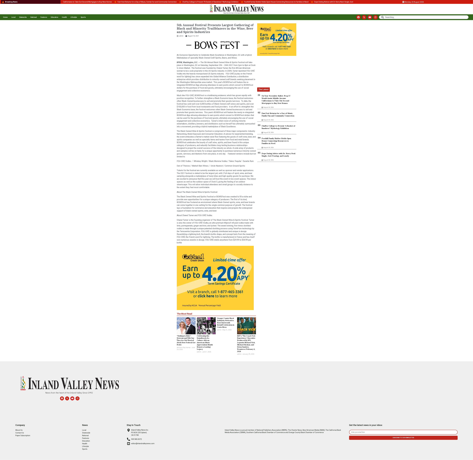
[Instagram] (375, 17)
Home (5, 17)
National (33, 17)
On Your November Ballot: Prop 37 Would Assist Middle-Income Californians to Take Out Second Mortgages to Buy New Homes (276, 99)
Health (64, 17)
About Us (19, 430)
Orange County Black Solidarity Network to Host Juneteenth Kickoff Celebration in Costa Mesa (225, 322)
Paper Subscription (22, 435)
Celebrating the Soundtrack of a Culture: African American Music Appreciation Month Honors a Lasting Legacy (205, 342)
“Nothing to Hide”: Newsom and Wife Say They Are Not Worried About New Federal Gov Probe (186, 340)
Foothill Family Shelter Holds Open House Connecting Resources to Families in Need (276, 140)
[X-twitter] (364, 17)
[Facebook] (358, 17)
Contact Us (19, 433)
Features (43, 17)
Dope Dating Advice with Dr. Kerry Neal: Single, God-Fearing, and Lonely (279, 154)
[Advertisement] (276, 72)
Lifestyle (73, 17)
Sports (83, 17)
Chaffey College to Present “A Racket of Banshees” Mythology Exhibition (278, 127)
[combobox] (424, 17)
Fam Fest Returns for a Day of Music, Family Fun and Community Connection (278, 114)
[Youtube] (370, 17)
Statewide (23, 17)
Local (13, 17)
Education (54, 17)
